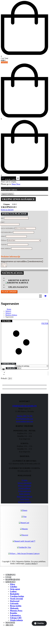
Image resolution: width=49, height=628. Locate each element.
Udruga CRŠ (15, 618)
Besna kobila (15, 606)
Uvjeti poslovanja (24, 491)
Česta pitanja (24, 499)
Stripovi (10, 574)
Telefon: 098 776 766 (24, 416)
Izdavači (10, 582)
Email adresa (6, 249)
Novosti (10, 622)
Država (4, 240)
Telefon (4, 245)
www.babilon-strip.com (24, 421)
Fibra (12, 584)
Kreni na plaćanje (7, 210)
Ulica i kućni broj (8, 228)
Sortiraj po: (8, 364)
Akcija (9, 625)
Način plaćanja (24, 494)
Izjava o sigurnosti (24, 486)
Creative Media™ (31, 563)
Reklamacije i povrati (24, 497)
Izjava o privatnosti (24, 483)
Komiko (13, 613)
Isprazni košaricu (7, 194)
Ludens (13, 591)
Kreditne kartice (18, 280)
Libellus (13, 586)
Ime (2, 218)
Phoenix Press (16, 610)
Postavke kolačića (24, 502)
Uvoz (8, 577)
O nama (24, 480)
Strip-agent (15, 589)
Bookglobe (14, 594)
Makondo (14, 608)
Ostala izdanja (16, 620)
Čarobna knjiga (17, 596)
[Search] (34, 296)
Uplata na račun (18, 287)
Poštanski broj (7, 232)
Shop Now (16, 184)
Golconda (14, 603)
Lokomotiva (15, 615)
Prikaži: (11, 368)
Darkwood (14, 601)
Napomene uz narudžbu (22, 261)
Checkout (4, 62)
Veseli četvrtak (16, 598)
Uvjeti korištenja (24, 488)
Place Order (9, 292)
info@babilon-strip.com (24, 419)
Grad (3, 236)
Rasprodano (12, 579)
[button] (12, 321)
